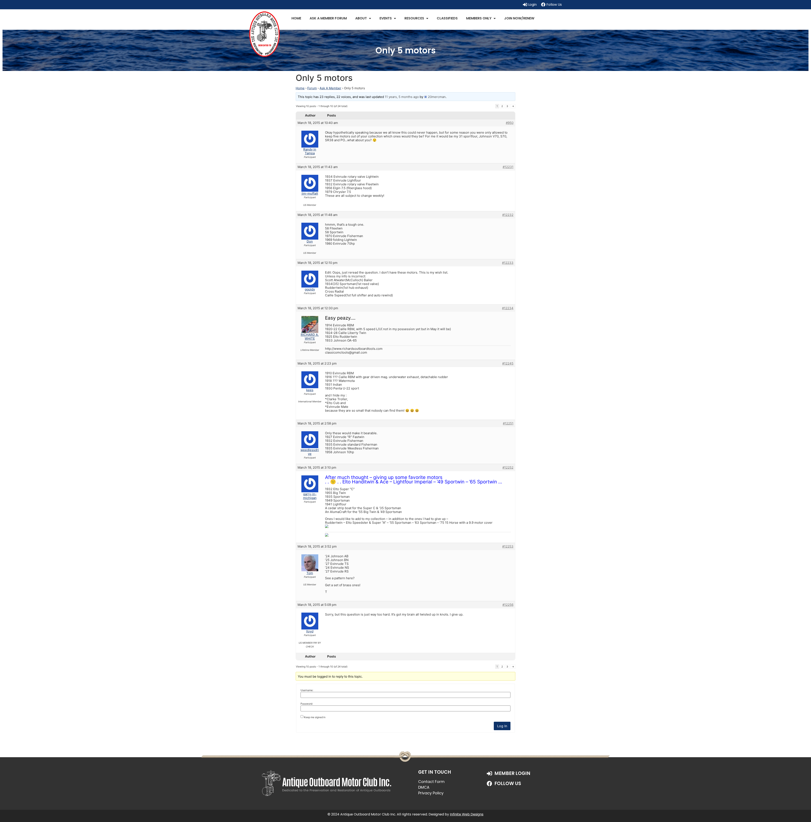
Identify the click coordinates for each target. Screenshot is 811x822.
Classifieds (447, 18)
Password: (307, 704)
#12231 (508, 167)
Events (386, 18)
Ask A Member (330, 88)
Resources (414, 18)
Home (296, 18)
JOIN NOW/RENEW (519, 18)
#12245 (507, 363)
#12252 (507, 467)
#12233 (507, 263)
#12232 (507, 215)
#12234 (507, 308)
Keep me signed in (314, 717)
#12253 (507, 546)
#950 (509, 123)
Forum (312, 88)
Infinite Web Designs (466, 814)
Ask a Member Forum (328, 18)
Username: (307, 690)
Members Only (478, 18)
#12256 (507, 605)
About (361, 18)
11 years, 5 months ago (402, 97)
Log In (502, 726)
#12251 (508, 423)
